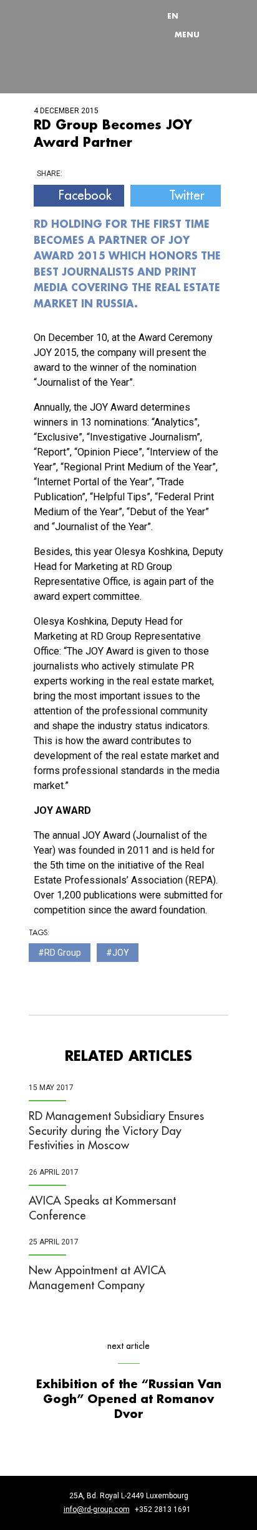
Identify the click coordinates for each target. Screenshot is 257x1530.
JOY (120, 953)
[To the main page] (79, 25)
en (172, 16)
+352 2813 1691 (163, 1509)
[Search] (202, 15)
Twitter (187, 195)
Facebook (85, 195)
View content (146, 3)
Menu (187, 34)
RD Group (62, 953)
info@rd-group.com (97, 1509)
